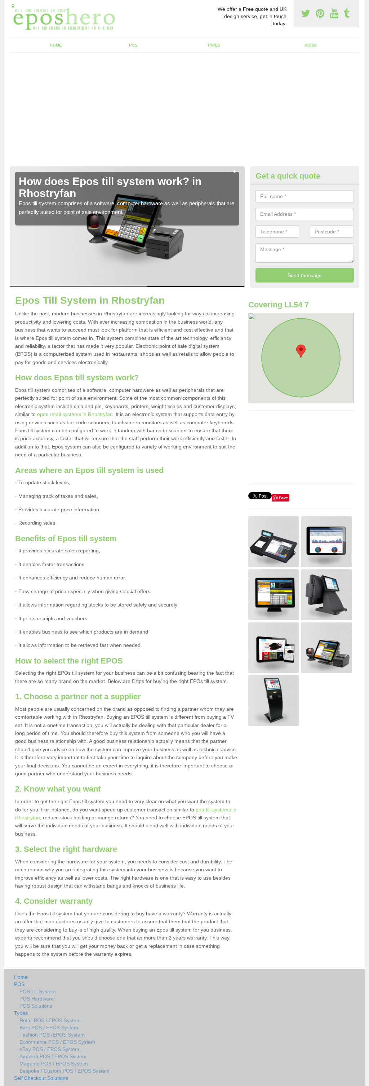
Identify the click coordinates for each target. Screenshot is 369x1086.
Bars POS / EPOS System (48, 1027)
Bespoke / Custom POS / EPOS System (64, 1071)
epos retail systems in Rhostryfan (75, 414)
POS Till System (37, 991)
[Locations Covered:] (13, 6)
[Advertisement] (184, 112)
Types (213, 45)
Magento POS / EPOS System (53, 1064)
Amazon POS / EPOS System (52, 1056)
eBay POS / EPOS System (49, 1049)
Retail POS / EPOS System (50, 1020)
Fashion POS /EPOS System (52, 1035)
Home (56, 45)
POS (133, 45)
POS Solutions (35, 1006)
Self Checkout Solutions (41, 1078)
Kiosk (310, 45)
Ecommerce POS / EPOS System (57, 1042)
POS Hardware (36, 999)
